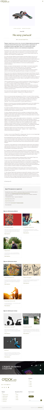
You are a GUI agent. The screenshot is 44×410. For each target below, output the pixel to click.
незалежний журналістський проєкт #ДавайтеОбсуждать (21, 193)
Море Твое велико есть (9, 277)
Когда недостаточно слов (9, 301)
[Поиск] (41, 400)
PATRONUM (40, 407)
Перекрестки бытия (26, 28)
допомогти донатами (20, 202)
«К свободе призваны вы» (28, 227)
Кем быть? (6, 350)
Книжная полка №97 (27, 327)
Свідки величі (7, 250)
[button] (42, 1)
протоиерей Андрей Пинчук (23, 39)
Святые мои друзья (27, 277)
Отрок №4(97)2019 (17, 28)
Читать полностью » (7, 233)
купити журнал (13, 202)
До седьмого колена (8, 227)
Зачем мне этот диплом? (9, 327)
